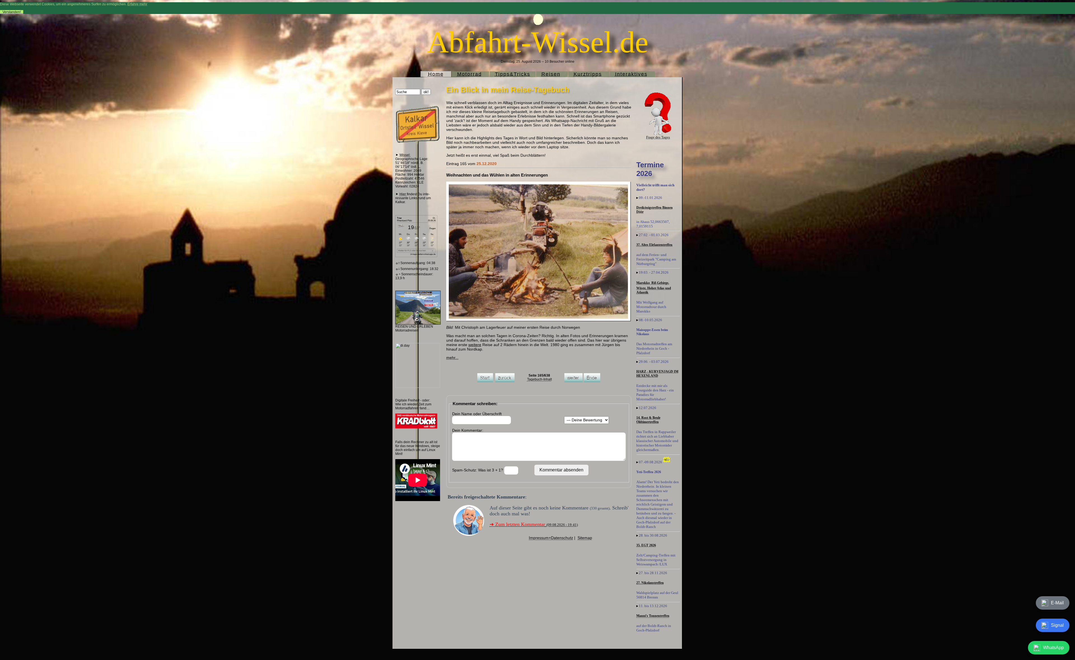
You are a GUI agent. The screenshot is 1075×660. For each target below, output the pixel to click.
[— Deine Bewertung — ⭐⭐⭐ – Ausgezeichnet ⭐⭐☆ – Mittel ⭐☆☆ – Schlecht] (586, 420)
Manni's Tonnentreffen (652, 616)
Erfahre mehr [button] (137, 4)
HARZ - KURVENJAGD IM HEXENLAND (657, 374)
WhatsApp (1053, 647)
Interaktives (631, 74)
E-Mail (1057, 602)
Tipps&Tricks (512, 74)
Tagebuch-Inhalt (539, 379)
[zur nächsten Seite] (573, 381)
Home (436, 74)
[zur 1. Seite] (485, 381)
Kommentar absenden (561, 470)
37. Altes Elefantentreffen (654, 245)
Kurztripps (588, 74)
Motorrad (469, 74)
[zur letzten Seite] (592, 381)
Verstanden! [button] (11, 12)
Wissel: (404, 155)
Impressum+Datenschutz (551, 537)
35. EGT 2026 (646, 545)
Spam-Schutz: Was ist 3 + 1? (478, 470)
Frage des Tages (658, 137)
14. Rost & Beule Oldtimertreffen (648, 420)
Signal (1057, 625)
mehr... (452, 357)
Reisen (550, 74)
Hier (403, 194)
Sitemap (585, 537)
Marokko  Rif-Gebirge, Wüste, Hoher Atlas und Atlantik (653, 287)
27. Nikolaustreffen (650, 583)
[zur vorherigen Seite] (505, 381)
